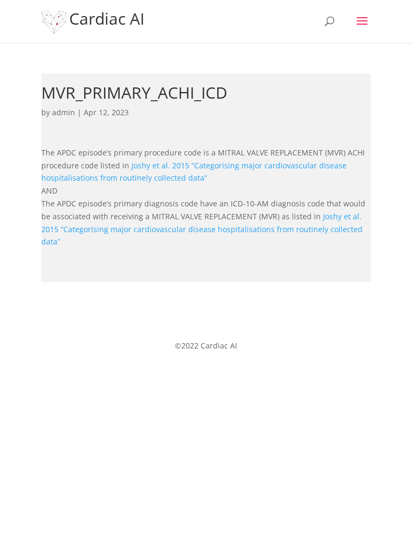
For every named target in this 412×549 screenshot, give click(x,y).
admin (63, 112)
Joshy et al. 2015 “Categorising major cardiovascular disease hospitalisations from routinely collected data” (202, 229)
